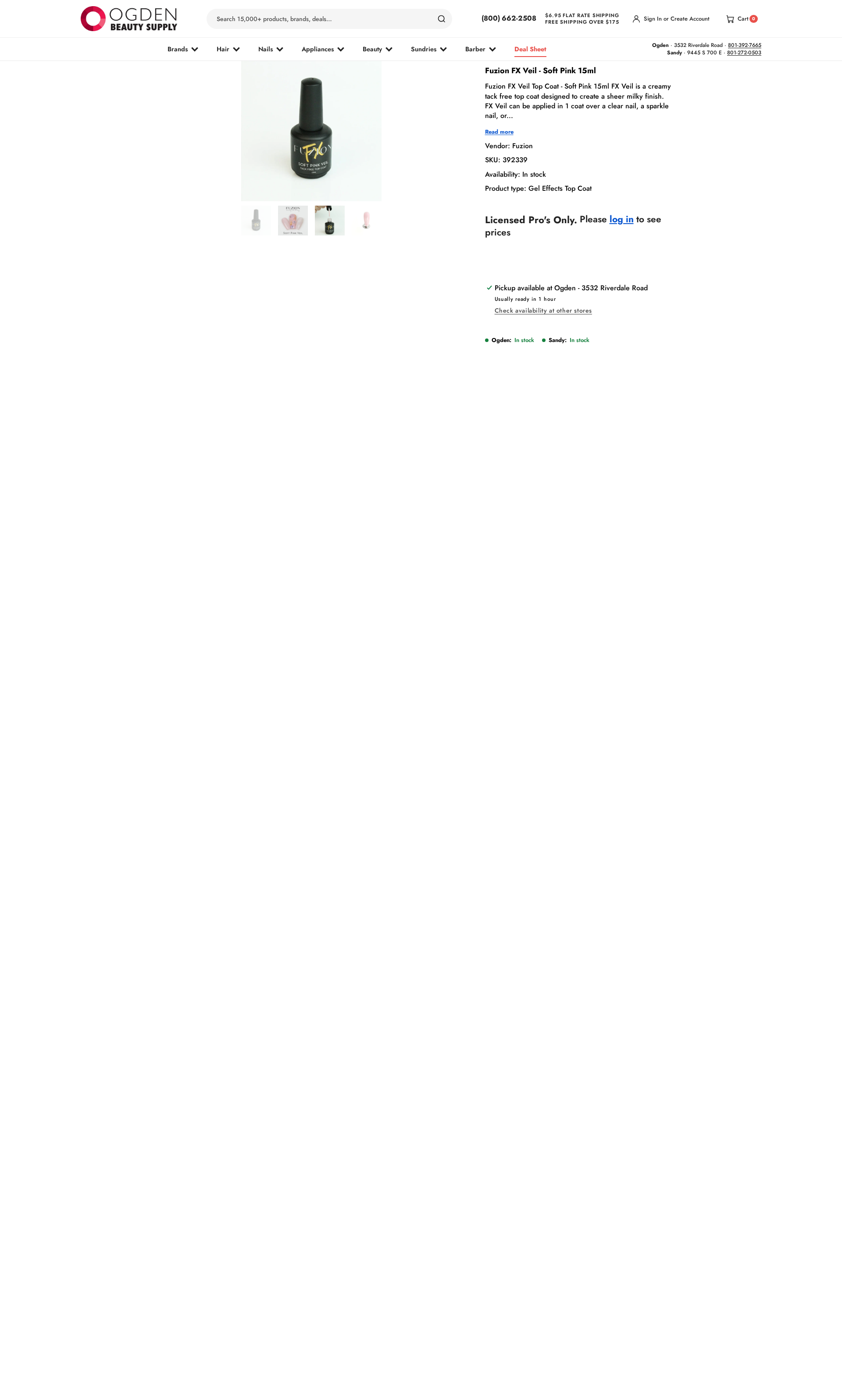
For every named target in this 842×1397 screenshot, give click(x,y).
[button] (288, 180)
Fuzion (522, 146)
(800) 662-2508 (509, 18)
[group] (256, 220)
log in (622, 219)
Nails (265, 48)
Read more (499, 132)
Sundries (423, 48)
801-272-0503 (744, 53)
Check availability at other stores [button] (543, 310)
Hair (223, 48)
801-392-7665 (744, 45)
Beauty (372, 48)
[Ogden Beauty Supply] (129, 18)
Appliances (318, 48)
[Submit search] (442, 19)
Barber (475, 48)
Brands (178, 48)
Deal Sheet (530, 48)
